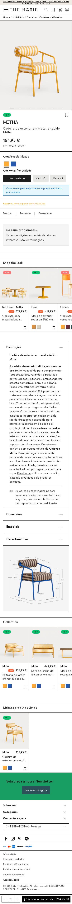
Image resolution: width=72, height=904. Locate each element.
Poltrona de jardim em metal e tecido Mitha (13, 678)
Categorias (10, 812)
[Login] (67, 9)
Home (6, 17)
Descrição (7, 213)
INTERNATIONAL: (23, 826)
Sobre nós (9, 805)
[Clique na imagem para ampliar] (36, 578)
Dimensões (25, 213)
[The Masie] (23, 9)
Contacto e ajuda (14, 818)
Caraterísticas (45, 213)
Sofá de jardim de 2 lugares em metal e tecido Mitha (43, 674)
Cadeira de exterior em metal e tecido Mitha (14, 760)
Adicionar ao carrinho (48, 899)
